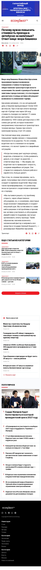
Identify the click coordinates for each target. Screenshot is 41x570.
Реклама (4, 527)
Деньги (4, 552)
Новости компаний (8, 560)
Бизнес (4, 546)
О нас (3, 524)
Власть (4, 555)
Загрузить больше (20, 293)
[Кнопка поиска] (37, 20)
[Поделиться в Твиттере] (6, 45)
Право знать (6, 541)
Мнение (4, 558)
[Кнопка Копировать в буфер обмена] (16, 45)
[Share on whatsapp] (10, 45)
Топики (4, 532)
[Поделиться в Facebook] (3, 45)
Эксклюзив (5, 538)
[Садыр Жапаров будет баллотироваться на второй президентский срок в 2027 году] (20, 398)
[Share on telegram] (13, 45)
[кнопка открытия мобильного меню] (3, 20)
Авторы (4, 529)
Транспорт (5, 27)
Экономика (5, 544)
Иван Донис (5, 43)
